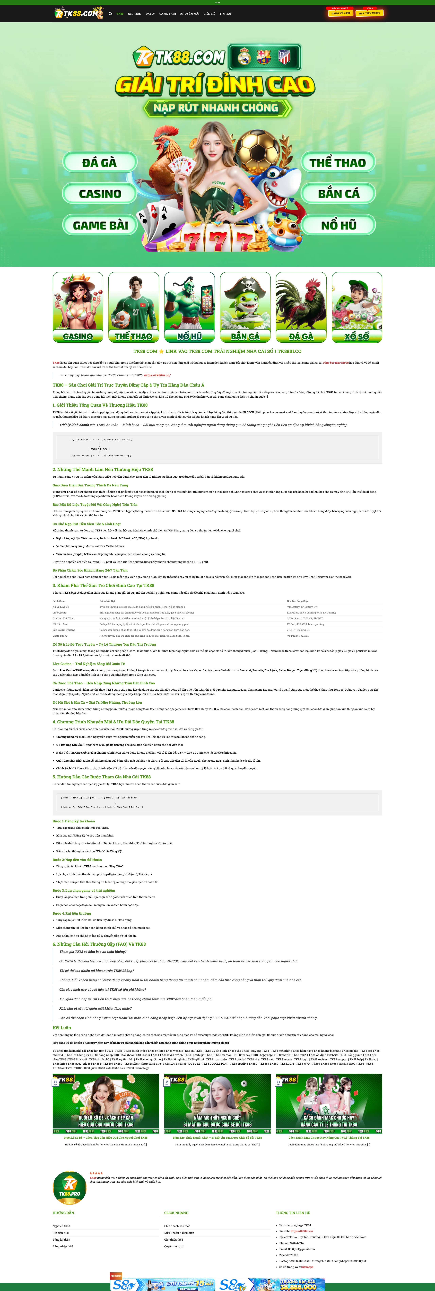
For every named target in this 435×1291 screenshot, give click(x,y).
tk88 (120, 13)
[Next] (383, 1114)
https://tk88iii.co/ (157, 375)
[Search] (110, 13)
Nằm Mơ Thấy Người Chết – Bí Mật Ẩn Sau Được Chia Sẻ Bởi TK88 (217, 1137)
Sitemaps (307, 1267)
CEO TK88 (135, 13)
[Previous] (52, 1114)
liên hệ (209, 13)
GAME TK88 (167, 13)
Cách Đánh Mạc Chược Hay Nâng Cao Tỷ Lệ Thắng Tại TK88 (329, 1137)
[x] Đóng (116, 1276)
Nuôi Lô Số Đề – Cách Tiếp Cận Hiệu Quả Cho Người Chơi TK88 (105, 1137)
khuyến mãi (189, 13)
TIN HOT (226, 13)
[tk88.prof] (78, 13)
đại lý (150, 13)
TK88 (56, 362)
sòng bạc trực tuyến (336, 362)
